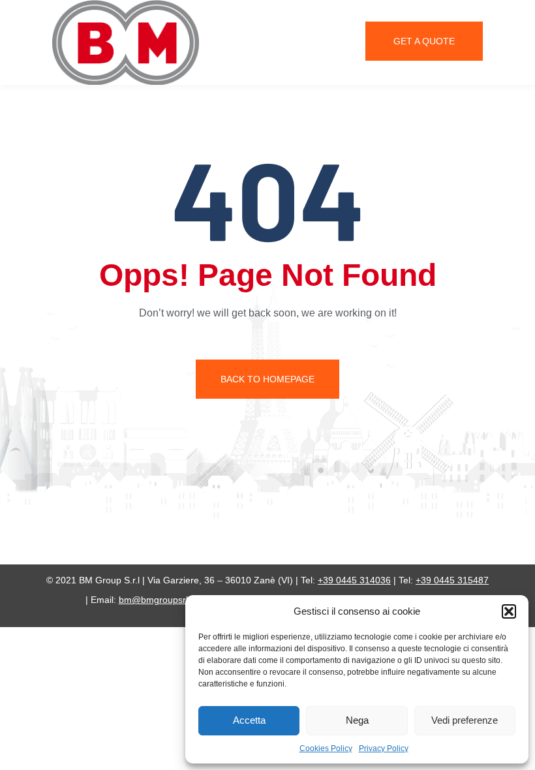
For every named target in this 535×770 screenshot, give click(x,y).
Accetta (249, 720)
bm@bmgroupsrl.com (163, 599)
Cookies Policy (325, 748)
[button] (508, 611)
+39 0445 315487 (452, 580)
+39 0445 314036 (354, 580)
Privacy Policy (383, 748)
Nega (357, 720)
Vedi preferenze (464, 720)
